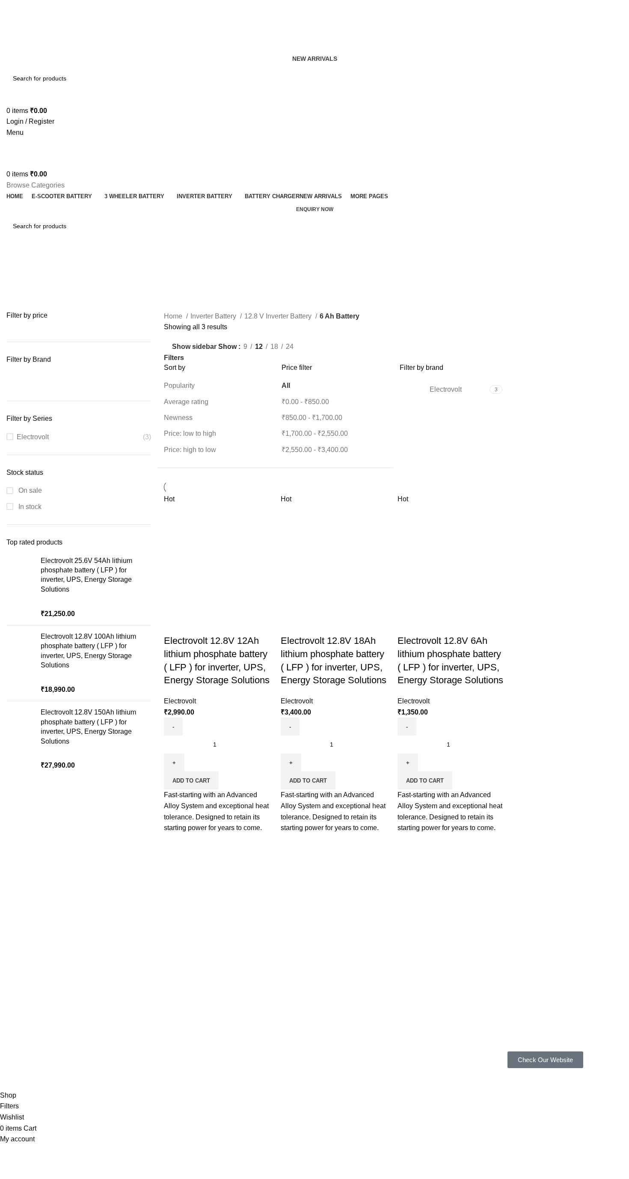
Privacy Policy (274, 983)
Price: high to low (190, 449)
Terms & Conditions (282, 1012)
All (286, 385)
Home (174, 316)
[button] (191, 780)
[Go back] (17, 263)
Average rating (186, 401)
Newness (178, 417)
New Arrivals (314, 58)
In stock (29, 506)
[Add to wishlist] (220, 623)
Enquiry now (314, 209)
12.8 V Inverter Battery (278, 316)
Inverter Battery (214, 316)
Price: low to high (190, 433)
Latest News (272, 1042)
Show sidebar (194, 347)
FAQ (136, 983)
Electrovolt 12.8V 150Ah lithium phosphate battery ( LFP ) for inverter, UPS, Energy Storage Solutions (88, 726)
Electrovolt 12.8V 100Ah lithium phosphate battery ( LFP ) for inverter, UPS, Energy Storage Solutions (88, 651)
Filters (174, 357)
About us (142, 1012)
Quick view (197, 623)
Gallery (139, 997)
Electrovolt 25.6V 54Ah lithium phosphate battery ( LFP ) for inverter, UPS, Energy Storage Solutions (86, 575)
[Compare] (174, 623)
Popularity (179, 385)
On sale (29, 490)
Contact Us (271, 1027)
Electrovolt (33, 437)
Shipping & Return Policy (289, 997)
